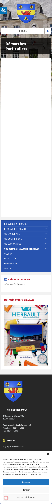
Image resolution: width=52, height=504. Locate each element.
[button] (47, 454)
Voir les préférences (26, 497)
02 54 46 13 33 (18, 428)
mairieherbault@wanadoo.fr (19, 425)
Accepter (26, 482)
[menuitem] (26, 224)
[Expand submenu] (46, 229)
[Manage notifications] (6, 498)
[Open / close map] (48, 31)
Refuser (26, 490)
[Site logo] (26, 22)
